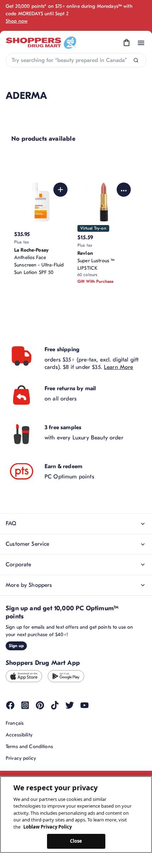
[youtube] (84, 705)
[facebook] (10, 705)
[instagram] (25, 705)
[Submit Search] (136, 60)
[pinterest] (40, 705)
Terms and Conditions (29, 746)
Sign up (16, 645)
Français (15, 723)
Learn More (118, 367)
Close (76, 841)
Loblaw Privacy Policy (47, 827)
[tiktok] (54, 705)
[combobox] (76, 60)
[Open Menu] (141, 43)
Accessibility (19, 735)
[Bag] (126, 43)
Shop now (17, 21)
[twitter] (69, 705)
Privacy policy (21, 758)
